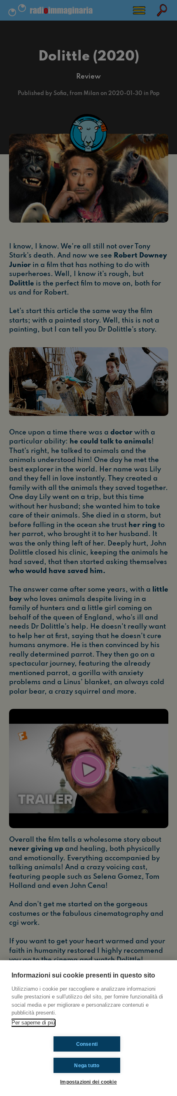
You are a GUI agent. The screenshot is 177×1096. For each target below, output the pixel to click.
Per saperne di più (33, 1022)
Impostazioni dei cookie (88, 1081)
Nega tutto (86, 1065)
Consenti (87, 1044)
